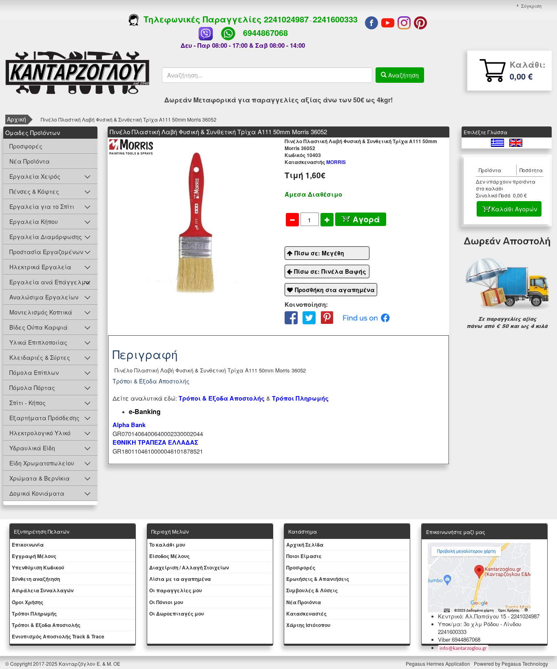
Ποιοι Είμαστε (304, 556)
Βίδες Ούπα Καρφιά (38, 327)
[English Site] (515, 141)
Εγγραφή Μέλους (34, 556)
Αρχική (16, 119)
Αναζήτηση (403, 75)
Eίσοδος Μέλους (169, 556)
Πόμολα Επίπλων (34, 372)
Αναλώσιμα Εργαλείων (43, 297)
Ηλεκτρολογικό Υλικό (40, 433)
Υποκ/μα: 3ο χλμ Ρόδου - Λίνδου (479, 624)
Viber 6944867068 (459, 639)
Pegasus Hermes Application (438, 663)
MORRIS (315, 162)
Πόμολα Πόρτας (32, 387)
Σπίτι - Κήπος (27, 403)
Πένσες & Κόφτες (34, 191)
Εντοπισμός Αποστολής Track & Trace (58, 636)
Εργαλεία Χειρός (34, 176)
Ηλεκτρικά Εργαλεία (40, 267)
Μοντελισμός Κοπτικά (40, 312)
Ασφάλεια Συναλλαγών (42, 590)
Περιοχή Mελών (170, 531)
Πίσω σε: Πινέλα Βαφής (330, 271)
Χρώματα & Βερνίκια (39, 478)
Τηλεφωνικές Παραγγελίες (201, 19)
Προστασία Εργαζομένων (46, 252)
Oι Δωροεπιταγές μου (176, 613)
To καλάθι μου (167, 544)
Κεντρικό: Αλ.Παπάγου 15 (472, 616)
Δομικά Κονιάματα (36, 493)
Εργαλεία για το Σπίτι (41, 206)
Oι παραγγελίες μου (175, 590)
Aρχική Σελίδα (304, 544)
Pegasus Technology (525, 663)
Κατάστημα (302, 531)
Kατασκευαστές (306, 613)
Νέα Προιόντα (303, 602)
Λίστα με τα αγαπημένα (180, 579)
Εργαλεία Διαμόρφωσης (45, 237)
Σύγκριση (531, 5)
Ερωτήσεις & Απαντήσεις (317, 579)
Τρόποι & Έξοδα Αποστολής (46, 625)
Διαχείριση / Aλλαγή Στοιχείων (189, 567)
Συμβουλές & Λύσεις (312, 590)
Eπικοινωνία (28, 544)
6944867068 (265, 32)
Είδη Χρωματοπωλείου (41, 463)
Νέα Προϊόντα (29, 161)
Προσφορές (25, 146)
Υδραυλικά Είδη (32, 448)
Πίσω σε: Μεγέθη (319, 253)
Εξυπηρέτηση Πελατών (41, 531)
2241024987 (286, 19)
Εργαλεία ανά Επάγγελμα (49, 282)
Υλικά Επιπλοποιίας (38, 342)
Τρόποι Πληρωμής (300, 398)
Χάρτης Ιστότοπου (308, 625)
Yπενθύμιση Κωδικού (38, 567)
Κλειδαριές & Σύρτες (39, 357)
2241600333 (335, 19)
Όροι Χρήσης (27, 602)
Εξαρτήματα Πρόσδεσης (44, 418)
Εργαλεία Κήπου (33, 221)
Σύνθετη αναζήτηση (36, 579)
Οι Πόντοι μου (166, 602)
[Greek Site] (498, 141)
